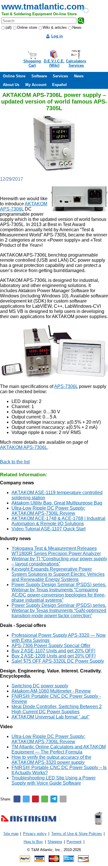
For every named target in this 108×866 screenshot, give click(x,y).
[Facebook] (17, 799)
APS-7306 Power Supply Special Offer (51, 645)
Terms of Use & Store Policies (76, 833)
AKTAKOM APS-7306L (23, 447)
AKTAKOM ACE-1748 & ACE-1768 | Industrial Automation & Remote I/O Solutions (58, 521)
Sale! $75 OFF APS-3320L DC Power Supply (58, 661)
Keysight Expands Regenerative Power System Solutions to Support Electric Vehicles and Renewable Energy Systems (58, 574)
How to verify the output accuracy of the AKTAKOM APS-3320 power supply (51, 760)
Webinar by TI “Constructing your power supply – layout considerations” (59, 561)
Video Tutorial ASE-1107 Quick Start (49, 528)
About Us (11, 85)
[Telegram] (53, 799)
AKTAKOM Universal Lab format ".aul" (51, 716)
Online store (27, 27)
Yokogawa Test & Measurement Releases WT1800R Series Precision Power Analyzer (56, 551)
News (77, 27)
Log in (57, 36)
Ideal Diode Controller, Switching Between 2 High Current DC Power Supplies (57, 709)
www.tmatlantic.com (42, 6)
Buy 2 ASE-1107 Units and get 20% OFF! (53, 650)
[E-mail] (63, 799)
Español (59, 85)
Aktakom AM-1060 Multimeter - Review (51, 691)
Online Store (14, 76)
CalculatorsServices (76, 63)
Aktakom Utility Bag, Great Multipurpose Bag (57, 502)
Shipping (55, 842)
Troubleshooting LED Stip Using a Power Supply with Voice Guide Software (54, 780)
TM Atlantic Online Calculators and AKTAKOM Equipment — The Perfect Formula (59, 749)
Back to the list (15, 461)
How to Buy (33, 842)
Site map (10, 833)
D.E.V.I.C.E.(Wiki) (54, 63)
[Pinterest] (35, 799)
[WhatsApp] (44, 799)
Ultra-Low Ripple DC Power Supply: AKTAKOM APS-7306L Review (48, 511)
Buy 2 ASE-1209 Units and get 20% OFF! (54, 655)
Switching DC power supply (40, 685)
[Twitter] (26, 799)
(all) (8, 27)
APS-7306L (66, 386)
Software (39, 76)
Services (60, 76)
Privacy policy (35, 833)
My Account (35, 85)
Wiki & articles (55, 27)
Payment (74, 842)
